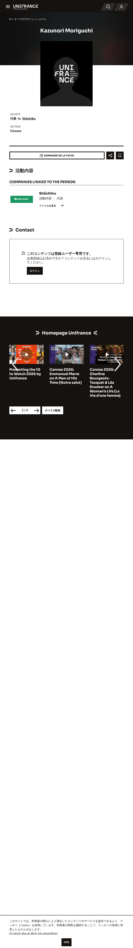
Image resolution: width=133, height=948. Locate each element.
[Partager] (110, 155)
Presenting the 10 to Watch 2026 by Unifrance (25, 373)
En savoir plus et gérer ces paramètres (33, 933)
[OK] (66, 942)
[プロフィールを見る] (121, 7)
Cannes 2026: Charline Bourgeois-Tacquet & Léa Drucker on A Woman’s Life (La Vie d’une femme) (105, 382)
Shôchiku (29, 119)
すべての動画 (52, 410)
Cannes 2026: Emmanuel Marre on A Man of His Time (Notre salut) (66, 376)
